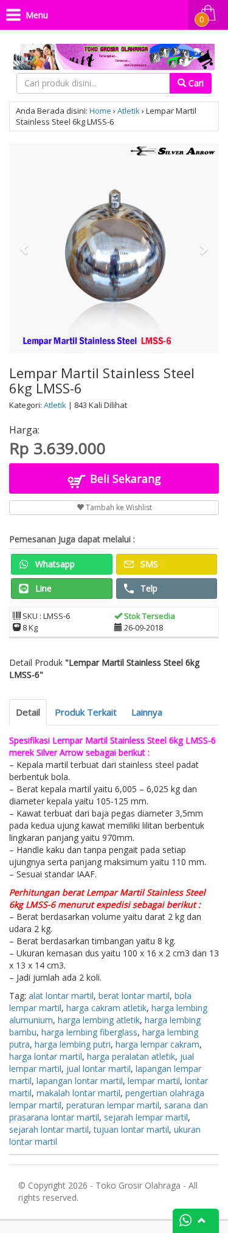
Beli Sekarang (124, 478)
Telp (147, 588)
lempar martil (154, 1080)
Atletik (128, 110)
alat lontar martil (61, 995)
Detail (28, 712)
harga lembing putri (73, 1044)
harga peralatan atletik (131, 1056)
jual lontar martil (98, 1068)
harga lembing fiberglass (89, 1032)
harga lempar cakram (157, 1044)
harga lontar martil (45, 1056)
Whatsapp (54, 564)
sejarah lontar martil (49, 1129)
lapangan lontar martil (79, 1080)
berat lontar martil (134, 995)
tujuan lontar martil (131, 1129)
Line (42, 588)
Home (100, 110)
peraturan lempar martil (112, 1105)
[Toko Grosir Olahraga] (114, 54)
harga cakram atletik (106, 1008)
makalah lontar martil (78, 1093)
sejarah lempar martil (146, 1117)
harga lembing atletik (99, 1020)
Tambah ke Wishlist (118, 507)
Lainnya (146, 712)
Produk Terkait (86, 712)
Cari (195, 83)
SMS (148, 564)
